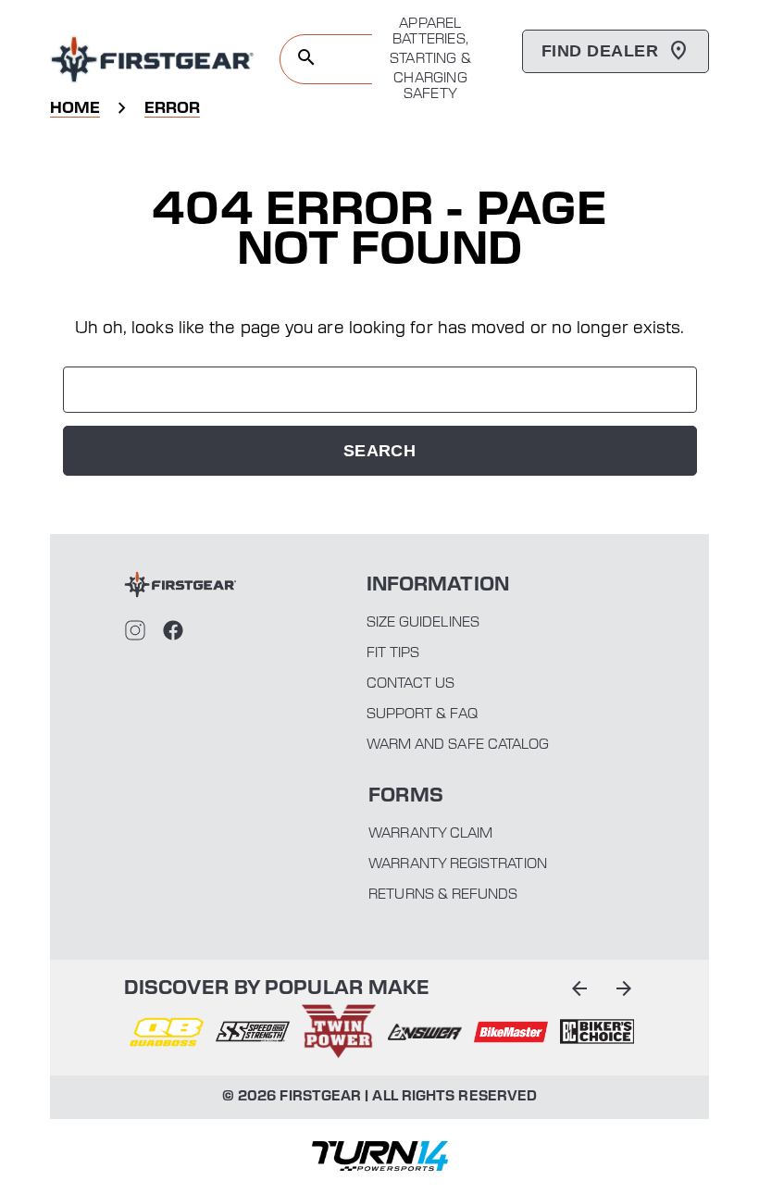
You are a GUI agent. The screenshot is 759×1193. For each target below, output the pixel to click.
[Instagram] (135, 630)
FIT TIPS (393, 653)
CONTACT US (411, 683)
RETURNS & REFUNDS (442, 895)
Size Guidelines (423, 622)
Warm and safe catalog (458, 745)
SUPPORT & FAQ (422, 714)
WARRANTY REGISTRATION (457, 864)
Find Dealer (599, 51)
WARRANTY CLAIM (430, 833)
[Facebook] (173, 630)
